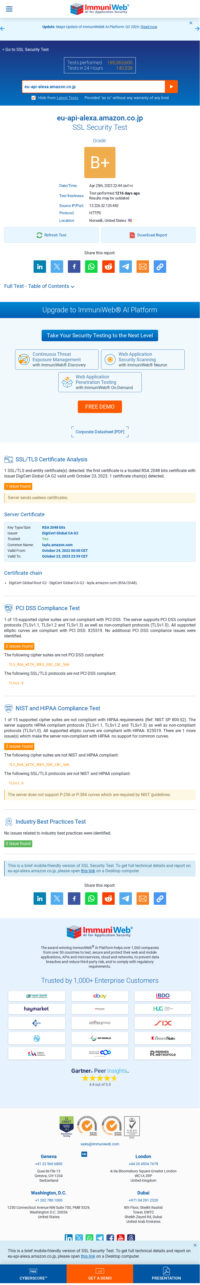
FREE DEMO (99, 407)
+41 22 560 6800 (48, 1164)
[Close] (191, 23)
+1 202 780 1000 (48, 1200)
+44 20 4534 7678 (143, 1164)
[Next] (197, 29)
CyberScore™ (33, 1278)
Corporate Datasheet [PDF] (100, 431)
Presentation (166, 1278)
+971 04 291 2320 (143, 1200)
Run (171, 87)
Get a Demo (100, 1278)
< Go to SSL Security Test (25, 49)
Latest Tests (67, 97)
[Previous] (2, 29)
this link (88, 1256)
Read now (149, 27)
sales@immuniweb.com (100, 1144)
